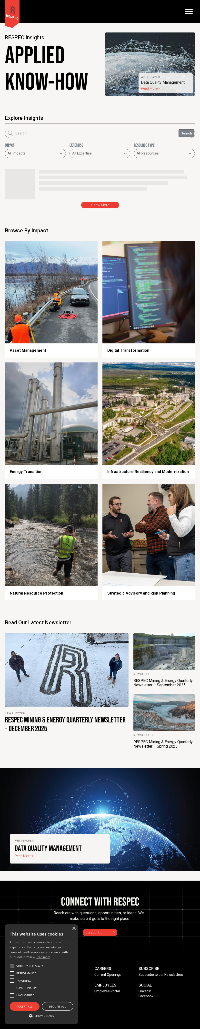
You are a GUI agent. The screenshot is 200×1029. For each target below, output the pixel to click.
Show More (100, 205)
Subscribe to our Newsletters (161, 975)
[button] (29, 966)
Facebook (146, 996)
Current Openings (107, 975)
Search (186, 133)
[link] (150, 64)
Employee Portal (107, 991)
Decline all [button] (57, 1006)
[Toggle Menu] (189, 11)
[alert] (41, 974)
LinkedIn (145, 991)
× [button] (74, 928)
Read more (43, 957)
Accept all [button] (25, 1006)
